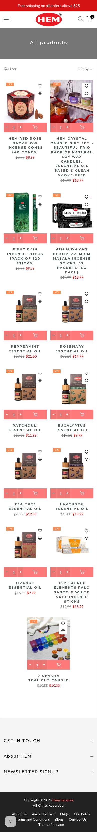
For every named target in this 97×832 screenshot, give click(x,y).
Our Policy (82, 814)
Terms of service (51, 824)
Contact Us (78, 819)
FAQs (64, 814)
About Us (19, 814)
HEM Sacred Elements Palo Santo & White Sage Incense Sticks (72, 592)
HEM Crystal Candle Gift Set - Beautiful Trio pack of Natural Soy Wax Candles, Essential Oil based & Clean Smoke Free (71, 156)
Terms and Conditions (33, 819)
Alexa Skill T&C (43, 814)
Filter (12, 69)
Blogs (59, 819)
